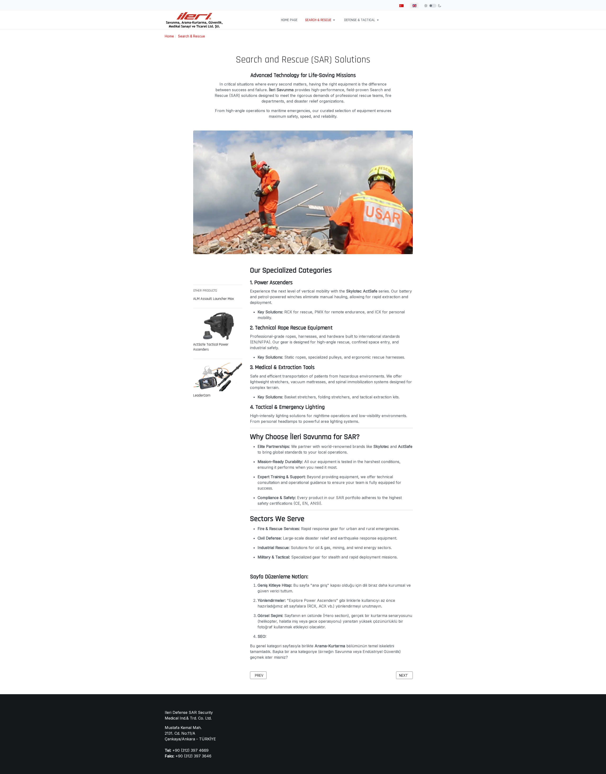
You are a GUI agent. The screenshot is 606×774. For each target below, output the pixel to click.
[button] (320, 20)
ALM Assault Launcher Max (213, 299)
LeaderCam (201, 395)
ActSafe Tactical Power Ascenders (210, 347)
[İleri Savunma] (194, 20)
